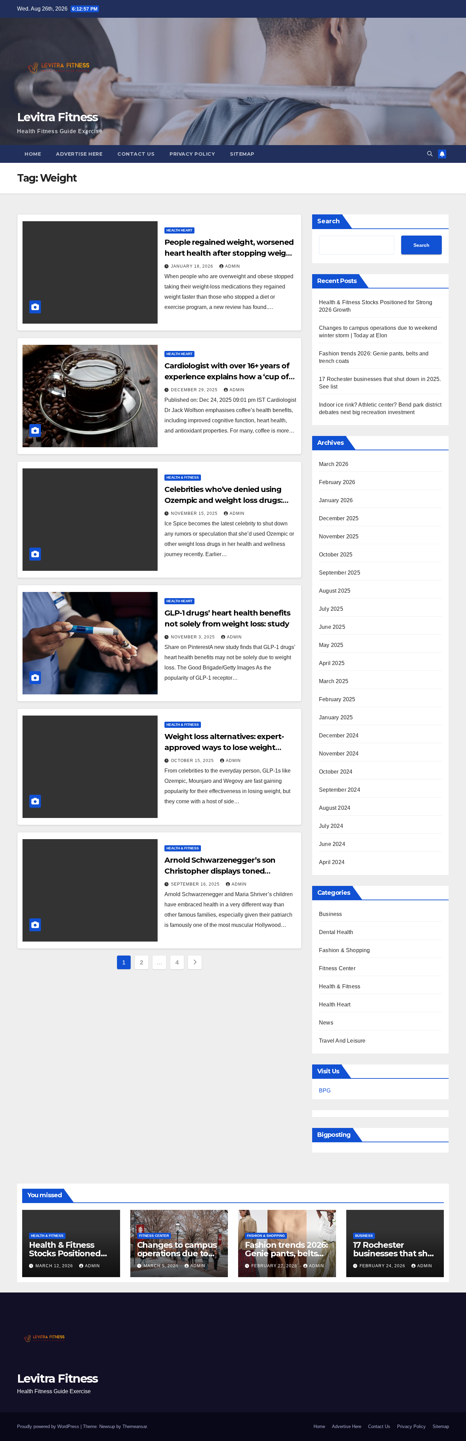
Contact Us (136, 154)
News (326, 1023)
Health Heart (179, 230)
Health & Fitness (182, 477)
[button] (430, 154)
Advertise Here (79, 154)
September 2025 (339, 573)
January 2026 (336, 500)
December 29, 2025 (195, 389)
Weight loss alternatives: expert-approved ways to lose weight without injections (224, 747)
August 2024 (334, 808)
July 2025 (331, 609)
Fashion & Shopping (344, 950)
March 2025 (333, 681)
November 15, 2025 (195, 513)
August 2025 (334, 591)
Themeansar (134, 1426)
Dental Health (336, 932)
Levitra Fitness (57, 117)
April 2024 (332, 862)
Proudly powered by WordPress (49, 1426)
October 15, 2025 (193, 760)
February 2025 (337, 699)
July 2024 (331, 826)
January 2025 (336, 717)
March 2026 (333, 464)
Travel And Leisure (342, 1041)
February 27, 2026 (274, 1265)
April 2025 (332, 663)
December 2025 (339, 518)
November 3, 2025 (193, 637)
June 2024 (332, 844)
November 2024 (339, 754)
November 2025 (339, 536)
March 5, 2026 (162, 1265)
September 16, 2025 (196, 884)
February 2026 (337, 482)
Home (33, 154)
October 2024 (335, 772)
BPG (325, 1090)
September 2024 (339, 790)
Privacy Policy (192, 154)
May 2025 (331, 645)
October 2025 (335, 554)
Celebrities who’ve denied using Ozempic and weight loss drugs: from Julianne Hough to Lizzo (223, 500)
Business (330, 914)
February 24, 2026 (383, 1265)
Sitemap (242, 154)
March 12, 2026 (54, 1265)
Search (328, 221)
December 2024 (339, 735)
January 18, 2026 (193, 266)
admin (232, 266)
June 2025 (332, 627)
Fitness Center (337, 968)
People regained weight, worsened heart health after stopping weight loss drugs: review (229, 253)
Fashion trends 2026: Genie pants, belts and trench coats (286, 1253)
